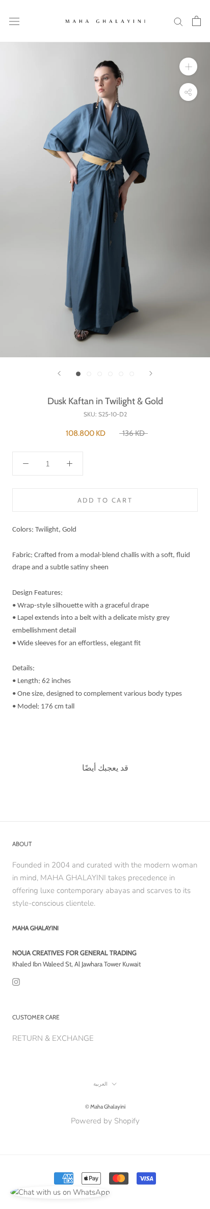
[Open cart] (196, 21)
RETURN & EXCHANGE (53, 1038)
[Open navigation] (14, 21)
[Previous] (59, 373)
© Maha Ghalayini (105, 1106)
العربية (100, 1084)
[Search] (178, 21)
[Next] (150, 373)
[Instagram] (16, 981)
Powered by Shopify (105, 1121)
